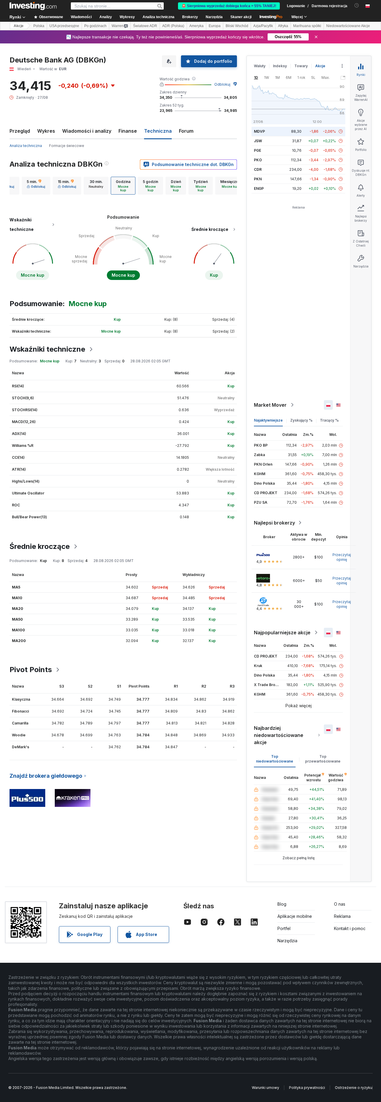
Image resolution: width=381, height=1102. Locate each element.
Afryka (283, 26)
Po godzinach (95, 26)
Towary (301, 66)
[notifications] (356, 5)
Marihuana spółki (307, 26)
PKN (258, 179)
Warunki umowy (265, 1087)
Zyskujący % (301, 420)
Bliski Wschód (237, 26)
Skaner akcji (241, 17)
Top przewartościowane (323, 758)
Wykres (46, 131)
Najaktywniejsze (268, 420)
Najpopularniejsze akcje (282, 632)
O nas (339, 904)
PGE (257, 150)
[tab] (36, 186)
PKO (258, 160)
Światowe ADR (145, 26)
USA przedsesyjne (64, 26)
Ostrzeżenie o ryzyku (353, 1087)
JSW (258, 141)
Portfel (284, 928)
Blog (281, 904)
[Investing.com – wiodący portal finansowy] (33, 6)
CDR (258, 169)
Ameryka (196, 26)
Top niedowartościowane (274, 758)
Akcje (19, 26)
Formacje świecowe (66, 145)
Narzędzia (287, 940)
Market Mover (270, 405)
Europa (215, 26)
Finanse (127, 131)
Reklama (342, 916)
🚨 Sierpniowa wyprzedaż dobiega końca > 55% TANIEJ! (229, 6)
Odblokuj (222, 84)
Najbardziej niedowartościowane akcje (278, 735)
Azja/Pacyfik (263, 26)
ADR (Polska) (173, 26)
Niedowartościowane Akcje (348, 26)
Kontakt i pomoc (350, 928)
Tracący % (329, 420)
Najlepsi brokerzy (274, 523)
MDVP (259, 131)
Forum (186, 131)
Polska (38, 26)
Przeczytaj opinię (341, 557)
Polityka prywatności (307, 1087)
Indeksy (280, 66)
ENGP (259, 188)
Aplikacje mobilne (294, 916)
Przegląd (20, 131)
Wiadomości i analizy (86, 131)
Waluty (260, 66)
